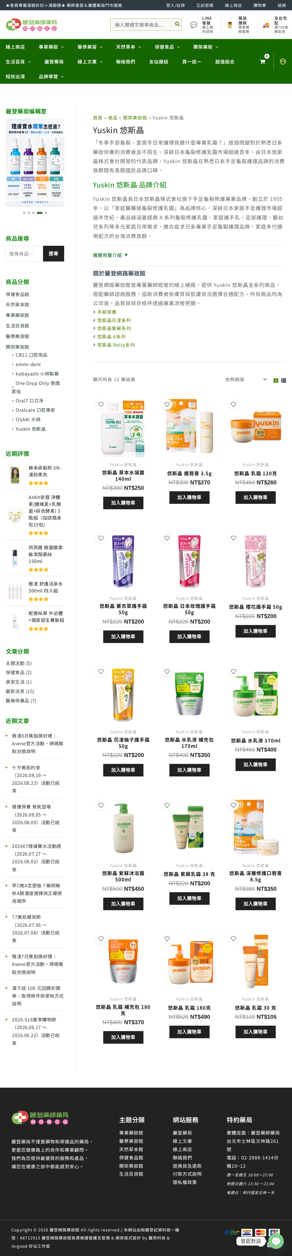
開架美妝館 (17, 346)
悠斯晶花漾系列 (114, 320)
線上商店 (233, 5)
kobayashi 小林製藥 (37, 373)
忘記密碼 (205, 5)
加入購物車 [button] (123, 503)
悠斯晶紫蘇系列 (114, 328)
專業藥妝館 (17, 314)
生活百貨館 (17, 325)
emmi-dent (28, 364)
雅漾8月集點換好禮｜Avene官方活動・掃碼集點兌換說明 (38, 743)
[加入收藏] (101, 404)
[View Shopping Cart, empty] (262, 61)
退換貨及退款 (187, 1165)
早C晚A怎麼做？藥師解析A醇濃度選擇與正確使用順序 (37, 893)
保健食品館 (17, 294)
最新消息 (15, 691)
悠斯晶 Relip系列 (116, 344)
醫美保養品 (17, 700)
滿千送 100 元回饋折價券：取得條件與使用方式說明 (38, 996)
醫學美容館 (17, 336)
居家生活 (15, 681)
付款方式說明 (187, 1173)
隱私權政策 (185, 1182)
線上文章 (182, 1140)
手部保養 (107, 311)
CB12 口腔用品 (32, 354)
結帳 (282, 5)
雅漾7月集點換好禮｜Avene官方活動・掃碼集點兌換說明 (38, 964)
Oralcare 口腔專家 (35, 409)
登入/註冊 (175, 5)
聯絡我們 (182, 1157)
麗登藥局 (182, 1132)
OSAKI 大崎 (28, 419)
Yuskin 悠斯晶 (31, 428)
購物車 (260, 5)
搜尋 (53, 253)
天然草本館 (17, 304)
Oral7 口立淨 (30, 400)
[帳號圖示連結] (282, 61)
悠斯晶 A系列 (111, 336)
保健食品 (15, 672)
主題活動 (15, 663)
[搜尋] (177, 25)
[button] (61, 46)
